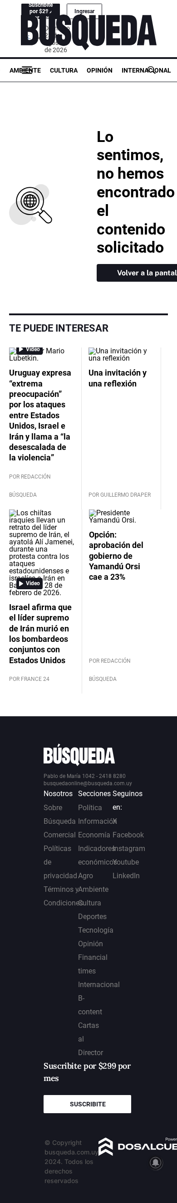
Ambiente (25, 70)
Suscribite (88, 1104)
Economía (94, 835)
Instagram (129, 848)
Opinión (100, 70)
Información (97, 821)
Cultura (64, 70)
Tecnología (95, 930)
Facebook (128, 835)
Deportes (92, 916)
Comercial (60, 835)
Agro (85, 875)
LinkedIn (126, 875)
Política (90, 807)
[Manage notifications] (155, 1162)
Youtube (126, 862)
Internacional (146, 70)
